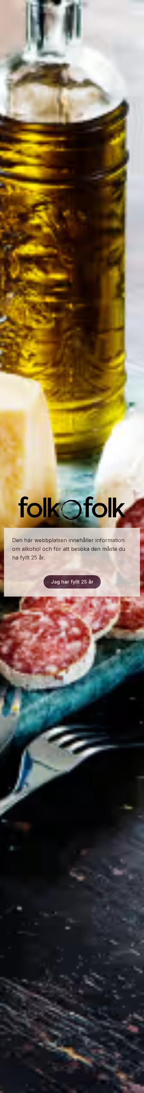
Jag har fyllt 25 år (72, 582)
